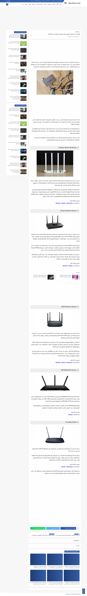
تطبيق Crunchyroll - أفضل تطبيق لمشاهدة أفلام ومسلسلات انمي (15, 98)
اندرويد (26, 4)
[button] (68, 528)
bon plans (76, 540)
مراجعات (53, 4)
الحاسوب (33, 4)
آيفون (29, 4)
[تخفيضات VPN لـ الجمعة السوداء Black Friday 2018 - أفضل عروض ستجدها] (55, 575)
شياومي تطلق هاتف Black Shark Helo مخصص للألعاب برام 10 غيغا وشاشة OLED (40, 276)
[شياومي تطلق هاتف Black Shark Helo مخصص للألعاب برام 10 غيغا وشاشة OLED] (72, 575)
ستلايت (45, 4)
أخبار (23, 4)
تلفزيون (49, 4)
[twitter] (9, 1)
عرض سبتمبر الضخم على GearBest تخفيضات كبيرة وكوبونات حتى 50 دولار (72, 567)
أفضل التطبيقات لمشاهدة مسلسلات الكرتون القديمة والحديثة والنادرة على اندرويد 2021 (14, 77)
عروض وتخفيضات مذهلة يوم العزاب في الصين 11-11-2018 (65, 276)
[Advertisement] (43, 17)
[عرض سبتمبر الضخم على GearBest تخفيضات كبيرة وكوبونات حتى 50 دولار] (72, 559)
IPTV (61, 4)
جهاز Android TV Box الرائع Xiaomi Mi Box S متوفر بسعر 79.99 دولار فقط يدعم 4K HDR (55, 567)
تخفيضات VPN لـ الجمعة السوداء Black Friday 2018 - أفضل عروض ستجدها (56, 583)
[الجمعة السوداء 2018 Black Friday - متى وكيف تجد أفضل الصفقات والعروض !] (38, 575)
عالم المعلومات (68, 594)
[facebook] (7, 1)
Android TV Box (39, 4)
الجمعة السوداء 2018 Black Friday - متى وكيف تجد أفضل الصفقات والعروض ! (38, 583)
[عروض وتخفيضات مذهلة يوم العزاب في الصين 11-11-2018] (38, 559)
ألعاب (57, 4)
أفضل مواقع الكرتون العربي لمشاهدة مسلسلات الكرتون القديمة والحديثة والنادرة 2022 (14, 36)
